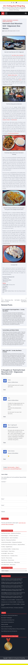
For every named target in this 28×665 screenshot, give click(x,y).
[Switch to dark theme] (16, 2)
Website (3, 511)
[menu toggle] (6, 13)
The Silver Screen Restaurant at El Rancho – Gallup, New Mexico (13, 544)
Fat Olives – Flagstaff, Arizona (6, 546)
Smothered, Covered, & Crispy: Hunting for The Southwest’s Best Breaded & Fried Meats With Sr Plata (11, 579)
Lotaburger (4, 119)
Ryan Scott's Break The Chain (6, 626)
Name (3, 499)
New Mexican (10, 20)
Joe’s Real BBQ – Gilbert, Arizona (7, 553)
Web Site (4, 283)
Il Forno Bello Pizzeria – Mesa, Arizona (8, 564)
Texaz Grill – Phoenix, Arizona (6, 558)
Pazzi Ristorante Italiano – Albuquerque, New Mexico (11, 533)
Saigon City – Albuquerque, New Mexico (8, 540)
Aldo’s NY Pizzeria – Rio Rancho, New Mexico (15, 607)
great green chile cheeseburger (13, 133)
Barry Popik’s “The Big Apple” (6, 617)
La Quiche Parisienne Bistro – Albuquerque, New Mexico (11, 542)
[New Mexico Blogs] (8, 652)
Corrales (5, 20)
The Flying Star (14, 119)
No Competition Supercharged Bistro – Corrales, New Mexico (14, 310)
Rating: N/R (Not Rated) (7, 21)
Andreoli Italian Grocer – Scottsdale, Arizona (9, 555)
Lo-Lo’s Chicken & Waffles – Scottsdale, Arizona (10, 549)
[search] (26, 13)
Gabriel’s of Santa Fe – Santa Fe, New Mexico (9, 537)
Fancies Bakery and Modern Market (11, 330)
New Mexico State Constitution (18, 55)
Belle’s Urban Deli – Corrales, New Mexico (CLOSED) (12, 351)
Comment (3, 481)
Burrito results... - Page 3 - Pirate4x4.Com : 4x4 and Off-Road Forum (12, 468)
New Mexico (15, 20)
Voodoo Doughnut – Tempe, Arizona (7, 551)
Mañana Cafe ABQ (4, 624)
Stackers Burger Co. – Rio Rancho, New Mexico (9, 535)
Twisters (8, 119)
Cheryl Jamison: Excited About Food (7, 620)
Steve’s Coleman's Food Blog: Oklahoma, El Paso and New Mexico (13, 628)
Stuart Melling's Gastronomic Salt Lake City (9, 631)
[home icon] (2, 13)
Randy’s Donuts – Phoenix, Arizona (7, 560)
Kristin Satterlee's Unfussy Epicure (7, 622)
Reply (4, 389)
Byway (20, 79)
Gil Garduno (6, 30)
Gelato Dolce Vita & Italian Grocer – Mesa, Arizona (10, 562)
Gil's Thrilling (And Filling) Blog (14, 6)
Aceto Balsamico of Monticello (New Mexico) (9, 615)
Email (2, 505)
